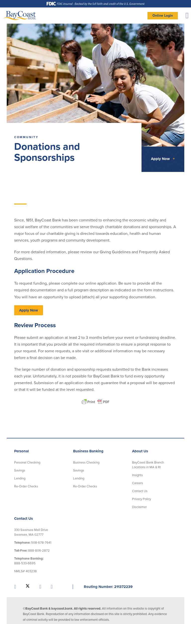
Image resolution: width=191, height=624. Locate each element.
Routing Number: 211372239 (108, 586)
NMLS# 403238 (25, 571)
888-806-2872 (32, 551)
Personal (21, 451)
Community (26, 137)
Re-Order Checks (26, 486)
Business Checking (86, 463)
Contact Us (139, 491)
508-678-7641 (32, 543)
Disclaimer (139, 507)
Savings (19, 470)
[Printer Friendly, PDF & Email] (95, 402)
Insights (137, 475)
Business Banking (88, 451)
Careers (137, 483)
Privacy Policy (141, 499)
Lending (19, 478)
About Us (140, 451)
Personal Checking (27, 463)
